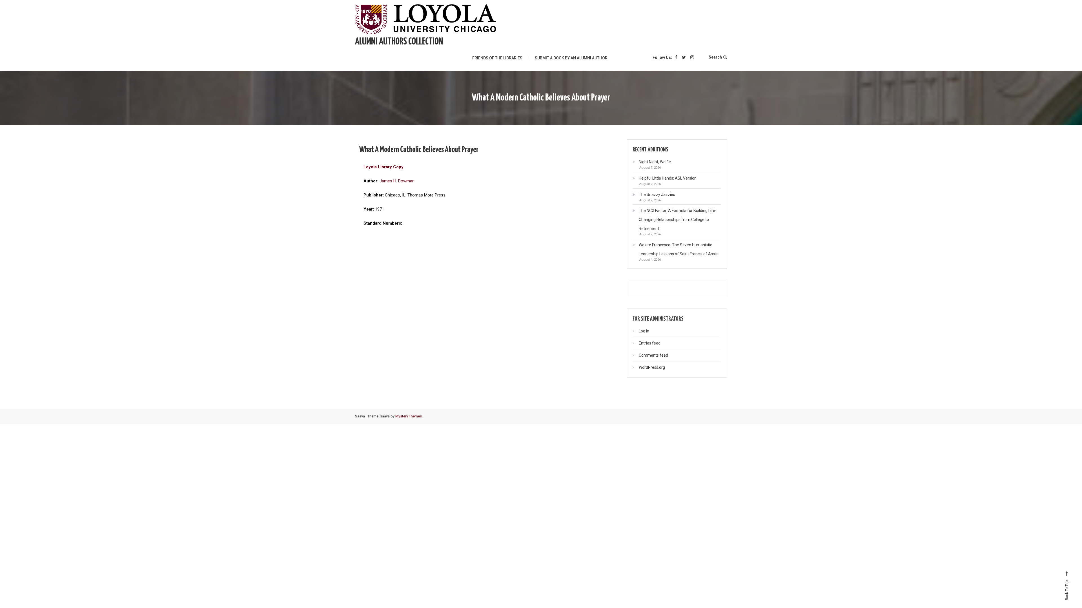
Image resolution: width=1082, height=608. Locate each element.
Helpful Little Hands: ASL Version (668, 178)
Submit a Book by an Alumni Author (571, 58)
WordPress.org (652, 367)
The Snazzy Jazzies (657, 194)
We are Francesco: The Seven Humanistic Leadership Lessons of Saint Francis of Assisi (679, 249)
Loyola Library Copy (383, 166)
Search (715, 57)
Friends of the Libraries (497, 58)
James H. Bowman (397, 181)
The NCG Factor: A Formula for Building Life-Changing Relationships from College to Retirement (678, 219)
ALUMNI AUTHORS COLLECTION (399, 41)
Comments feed (653, 355)
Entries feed (649, 343)
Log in (644, 331)
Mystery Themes (408, 416)
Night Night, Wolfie (655, 162)
